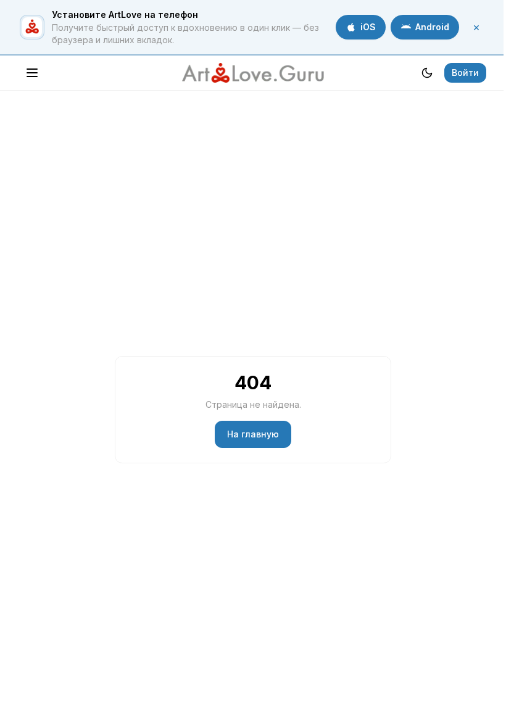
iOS (368, 27)
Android (432, 27)
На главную (253, 434)
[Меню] (32, 72)
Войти (465, 72)
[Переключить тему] (427, 72)
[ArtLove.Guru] (253, 73)
